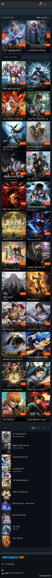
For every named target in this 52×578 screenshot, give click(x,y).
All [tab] (48, 428)
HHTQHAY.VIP (17, 573)
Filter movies (42, 17)
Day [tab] (33, 428)
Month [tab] (44, 428)
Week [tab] (38, 428)
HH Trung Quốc (8, 564)
